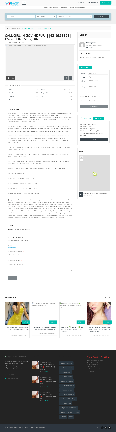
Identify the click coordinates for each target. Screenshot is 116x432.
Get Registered (93, 2)
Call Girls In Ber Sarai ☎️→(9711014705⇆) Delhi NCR (48, 396)
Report (94, 140)
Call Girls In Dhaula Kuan (41, 204)
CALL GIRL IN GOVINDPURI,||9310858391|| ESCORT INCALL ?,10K (39, 37)
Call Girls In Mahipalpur (39, 215)
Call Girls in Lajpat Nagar (59, 213)
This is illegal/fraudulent (89, 124)
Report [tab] (100, 118)
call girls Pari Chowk (66, 412)
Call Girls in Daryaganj (30, 202)
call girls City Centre (66, 363)
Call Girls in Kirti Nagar (45, 213)
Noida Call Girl (91, 367)
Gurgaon (63, 416)
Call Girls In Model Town (47, 217)
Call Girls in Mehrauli (34, 217)
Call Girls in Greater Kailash (20, 208)
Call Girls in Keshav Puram (30, 213)
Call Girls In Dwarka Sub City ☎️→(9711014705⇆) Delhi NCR (47, 367)
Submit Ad (105, 3)
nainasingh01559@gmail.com (93, 57)
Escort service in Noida (93, 364)
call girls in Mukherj (61, 217)
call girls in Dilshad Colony (56, 204)
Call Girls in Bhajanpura (20, 200)
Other (84, 135)
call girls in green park (35, 208)
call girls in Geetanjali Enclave (53, 206)
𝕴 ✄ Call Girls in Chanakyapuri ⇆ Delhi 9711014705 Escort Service (18, 329)
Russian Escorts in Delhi (94, 369)
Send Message (94, 106)
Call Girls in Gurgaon (66, 390)
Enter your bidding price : (16, 251)
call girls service (14, 28)
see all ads (89, 47)
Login (82, 2)
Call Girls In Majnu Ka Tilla (54, 215)
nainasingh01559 (91, 43)
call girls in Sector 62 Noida (69, 408)
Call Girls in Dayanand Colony (61, 202)
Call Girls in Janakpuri (25, 211)
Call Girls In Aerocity (66, 368)
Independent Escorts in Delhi (95, 360)
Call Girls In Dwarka (22, 206)
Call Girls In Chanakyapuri (36, 200)
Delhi (22, 42)
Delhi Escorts (90, 371)
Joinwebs (42, 427)
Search (102, 16)
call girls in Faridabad (67, 381)
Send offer (12, 278)
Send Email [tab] (86, 67)
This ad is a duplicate (88, 129)
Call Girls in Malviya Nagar (68, 399)
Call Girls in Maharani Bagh (24, 215)
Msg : (83, 87)
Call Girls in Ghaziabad (67, 385)
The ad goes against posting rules (92, 133)
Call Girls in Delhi (28, 204)
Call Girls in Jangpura (38, 211)
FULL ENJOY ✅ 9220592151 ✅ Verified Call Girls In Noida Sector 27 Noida (72, 329)
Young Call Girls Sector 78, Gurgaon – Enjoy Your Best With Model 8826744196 (99, 329)
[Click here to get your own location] (91, 16)
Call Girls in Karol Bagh (16, 213)
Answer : (83, 102)
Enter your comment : (15, 260)
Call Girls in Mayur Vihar (20, 217)
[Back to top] (110, 420)
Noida (71, 416)
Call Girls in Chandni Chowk (51, 200)
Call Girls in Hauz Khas (63, 208)
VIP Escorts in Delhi (92, 362)
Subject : (83, 82)
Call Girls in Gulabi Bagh (49, 208)
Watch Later (87, 118)
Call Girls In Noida (66, 403)
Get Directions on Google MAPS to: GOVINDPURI (95, 194)
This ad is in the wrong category (92, 131)
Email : (83, 77)
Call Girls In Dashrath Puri (45, 202)
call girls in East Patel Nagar (36, 206)
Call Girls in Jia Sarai (50, 211)
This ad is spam (87, 126)
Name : (83, 73)
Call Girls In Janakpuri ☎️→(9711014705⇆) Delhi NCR (48, 382)
